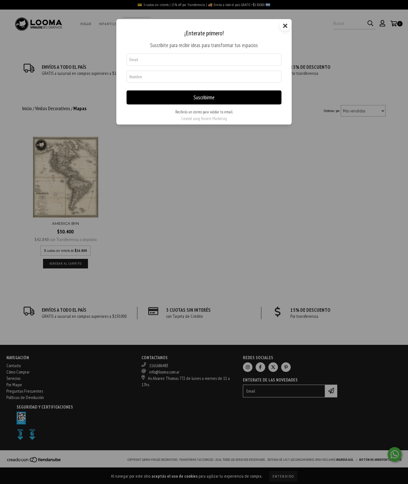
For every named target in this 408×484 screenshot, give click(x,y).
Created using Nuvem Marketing (204, 118)
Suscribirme (204, 97)
